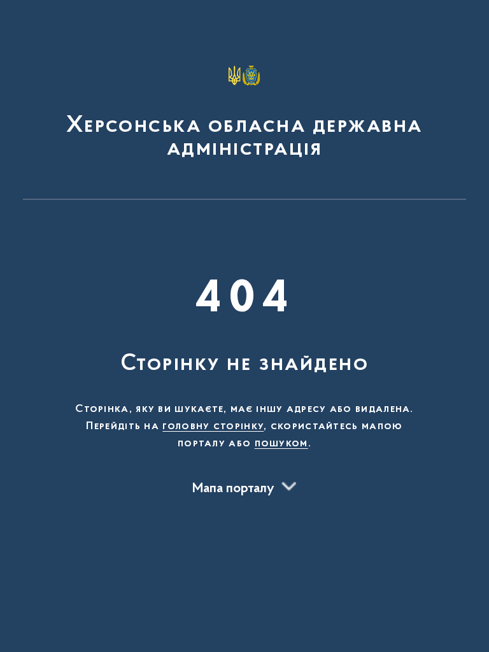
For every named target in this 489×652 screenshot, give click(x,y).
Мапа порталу (233, 489)
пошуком (281, 444)
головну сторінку (213, 426)
